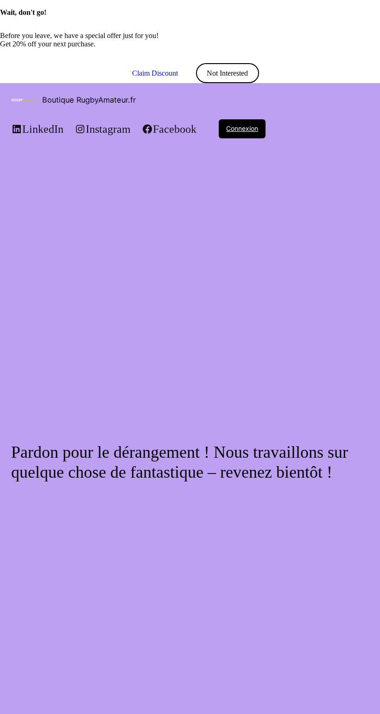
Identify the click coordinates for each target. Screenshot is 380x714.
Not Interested (227, 73)
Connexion (242, 128)
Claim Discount (155, 73)
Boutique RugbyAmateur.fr (89, 99)
